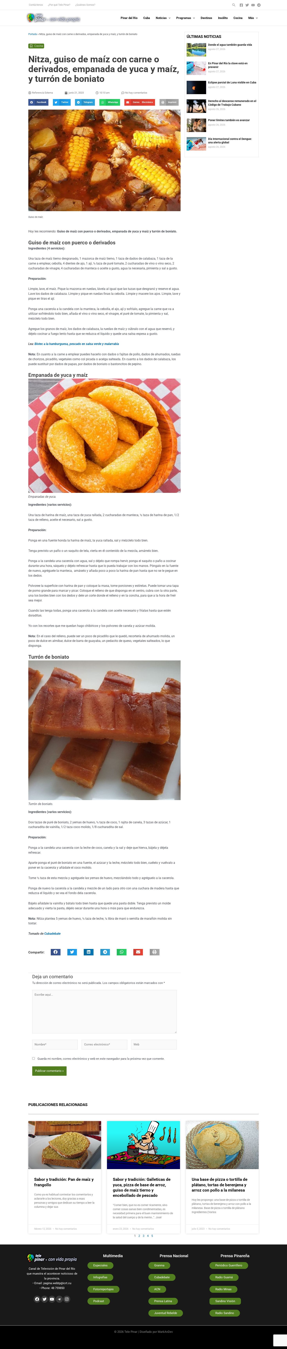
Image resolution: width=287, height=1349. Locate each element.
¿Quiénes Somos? (85, 4)
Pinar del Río (129, 18)
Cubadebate (52, 933)
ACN (157, 1289)
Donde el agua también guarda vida (230, 44)
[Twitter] (247, 5)
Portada (32, 34)
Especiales (100, 1265)
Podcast (98, 1301)
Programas (183, 18)
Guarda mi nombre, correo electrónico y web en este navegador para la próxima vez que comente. (101, 1058)
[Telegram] (259, 5)
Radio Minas (223, 1289)
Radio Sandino (224, 1313)
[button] (234, 5)
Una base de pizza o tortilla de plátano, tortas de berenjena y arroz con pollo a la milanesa (219, 1185)
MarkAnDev (165, 1332)
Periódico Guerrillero (228, 1265)
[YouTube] (253, 5)
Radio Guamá (224, 1277)
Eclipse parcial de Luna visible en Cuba (232, 82)
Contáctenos (36, 4)
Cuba (146, 18)
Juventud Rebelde (165, 1313)
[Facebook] (241, 5)
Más (251, 18)
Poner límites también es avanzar (229, 120)
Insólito (223, 18)
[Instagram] (66, 1299)
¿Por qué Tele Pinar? (59, 4)
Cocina (238, 18)
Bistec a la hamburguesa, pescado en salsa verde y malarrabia (77, 344)
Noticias (161, 18)
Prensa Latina (163, 1301)
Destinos (206, 18)
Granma (159, 1265)
